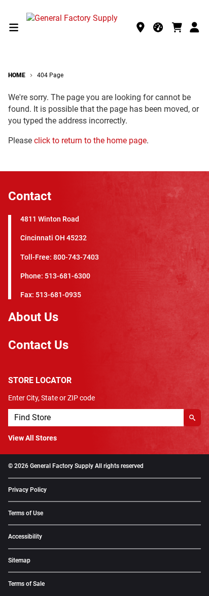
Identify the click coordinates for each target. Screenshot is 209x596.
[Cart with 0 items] (177, 27)
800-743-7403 (76, 257)
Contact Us (38, 345)
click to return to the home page (90, 140)
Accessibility (25, 537)
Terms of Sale (26, 584)
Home (16, 75)
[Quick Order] (158, 27)
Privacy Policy (27, 490)
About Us (33, 317)
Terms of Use (25, 513)
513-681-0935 (58, 295)
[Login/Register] (195, 27)
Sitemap (19, 560)
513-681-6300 (67, 276)
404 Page (50, 75)
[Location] (140, 27)
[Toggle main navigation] (13, 27)
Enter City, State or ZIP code (51, 398)
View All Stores (32, 438)
